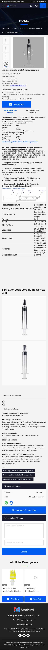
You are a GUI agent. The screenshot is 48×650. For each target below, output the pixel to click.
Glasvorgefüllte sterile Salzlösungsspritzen (18, 471)
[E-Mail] (11, 502)
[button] (6, 66)
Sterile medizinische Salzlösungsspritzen (17, 479)
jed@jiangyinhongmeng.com (14, 1)
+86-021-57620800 (39, 1)
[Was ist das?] (6, 503)
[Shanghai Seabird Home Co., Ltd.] (11, 5)
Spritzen (23, 28)
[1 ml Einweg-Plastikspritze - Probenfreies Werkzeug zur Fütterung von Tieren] (35, 577)
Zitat (43, 6)
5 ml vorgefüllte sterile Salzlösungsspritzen (18, 475)
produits (14, 28)
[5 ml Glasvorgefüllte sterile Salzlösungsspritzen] (28, 52)
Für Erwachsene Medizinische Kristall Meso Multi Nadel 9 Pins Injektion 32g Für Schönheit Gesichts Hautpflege (12, 590)
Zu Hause (5, 28)
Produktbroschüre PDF (18, 85)
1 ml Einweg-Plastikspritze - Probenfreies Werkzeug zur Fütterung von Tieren (35, 590)
